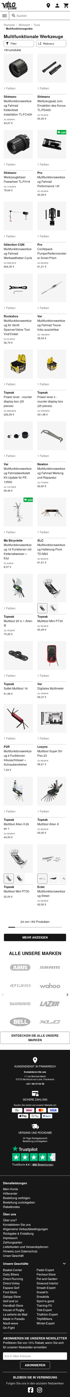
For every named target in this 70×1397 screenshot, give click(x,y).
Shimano (10, 96)
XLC (40, 540)
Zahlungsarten (12, 1242)
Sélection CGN (14, 244)
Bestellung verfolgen (16, 1198)
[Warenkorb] (66, 6)
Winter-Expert (46, 1323)
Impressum (10, 1238)
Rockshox (11, 316)
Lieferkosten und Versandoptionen (25, 1247)
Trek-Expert (44, 1310)
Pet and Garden (47, 1279)
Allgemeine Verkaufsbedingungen (25, 1229)
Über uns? (10, 1220)
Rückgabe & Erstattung (18, 1233)
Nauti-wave (10, 1323)
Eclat (40, 887)
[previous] (2, 994)
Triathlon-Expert (47, 1314)
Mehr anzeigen (35, 937)
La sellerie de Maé (15, 1314)
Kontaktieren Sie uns (35, 1071)
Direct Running (13, 1279)
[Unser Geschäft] (48, 6)
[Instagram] (40, 1390)
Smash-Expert (46, 1288)
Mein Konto (10, 1189)
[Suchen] (13, 15)
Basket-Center (12, 1270)
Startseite (9, 25)
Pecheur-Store (46, 1274)
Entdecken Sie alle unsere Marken (35, 1037)
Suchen (22, 16)
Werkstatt (24, 25)
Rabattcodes (11, 1207)
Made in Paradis (14, 1319)
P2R (7, 747)
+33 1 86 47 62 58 (35, 1083)
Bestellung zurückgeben (35, 1141)
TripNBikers (44, 1319)
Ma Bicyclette (13, 540)
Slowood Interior (47, 1283)
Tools (37, 25)
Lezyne (42, 747)
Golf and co (10, 1301)
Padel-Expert (45, 1270)
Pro (39, 173)
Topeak (9, 392)
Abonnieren (35, 1365)
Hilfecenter (10, 1193)
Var (39, 316)
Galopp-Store (12, 1296)
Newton (42, 464)
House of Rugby (13, 1310)
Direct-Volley (11, 1283)
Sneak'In (42, 1292)
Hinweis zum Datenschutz (20, 1251)
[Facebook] (31, 1390)
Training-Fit (44, 1305)
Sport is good (45, 1301)
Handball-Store (13, 1305)
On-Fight (9, 1328)
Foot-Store (10, 1292)
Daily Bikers (11, 1274)
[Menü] (4, 15)
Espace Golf (11, 1288)
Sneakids (43, 1296)
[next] (67, 994)
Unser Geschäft (13, 1256)
